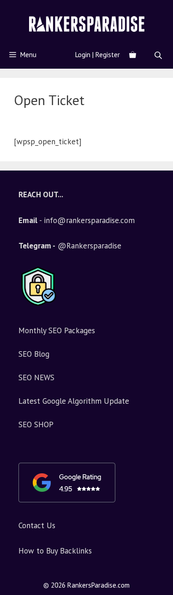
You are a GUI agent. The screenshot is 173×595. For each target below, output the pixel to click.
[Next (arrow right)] (157, 298)
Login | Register (97, 54)
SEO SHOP (36, 424)
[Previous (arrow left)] (16, 298)
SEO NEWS (36, 377)
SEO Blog (33, 354)
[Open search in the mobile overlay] (159, 55)
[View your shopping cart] (132, 55)
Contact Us (36, 525)
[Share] (163, 10)
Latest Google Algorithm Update (73, 401)
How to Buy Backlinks (55, 551)
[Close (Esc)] (142, 10)
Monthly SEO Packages (56, 330)
